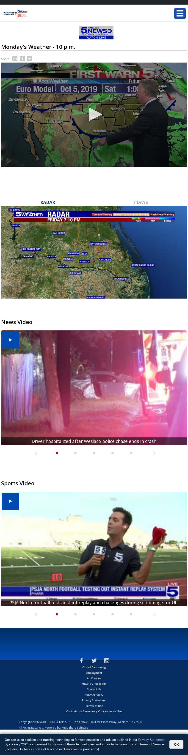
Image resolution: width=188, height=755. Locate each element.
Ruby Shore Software (75, 728)
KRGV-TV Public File (94, 684)
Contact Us (94, 689)
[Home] (31, 13)
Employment (94, 673)
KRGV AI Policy (94, 695)
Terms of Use (94, 706)
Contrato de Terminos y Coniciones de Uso (94, 711)
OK (176, 744)
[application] (94, 115)
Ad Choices (94, 678)
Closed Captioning (94, 667)
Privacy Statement (94, 700)
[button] (94, 114)
